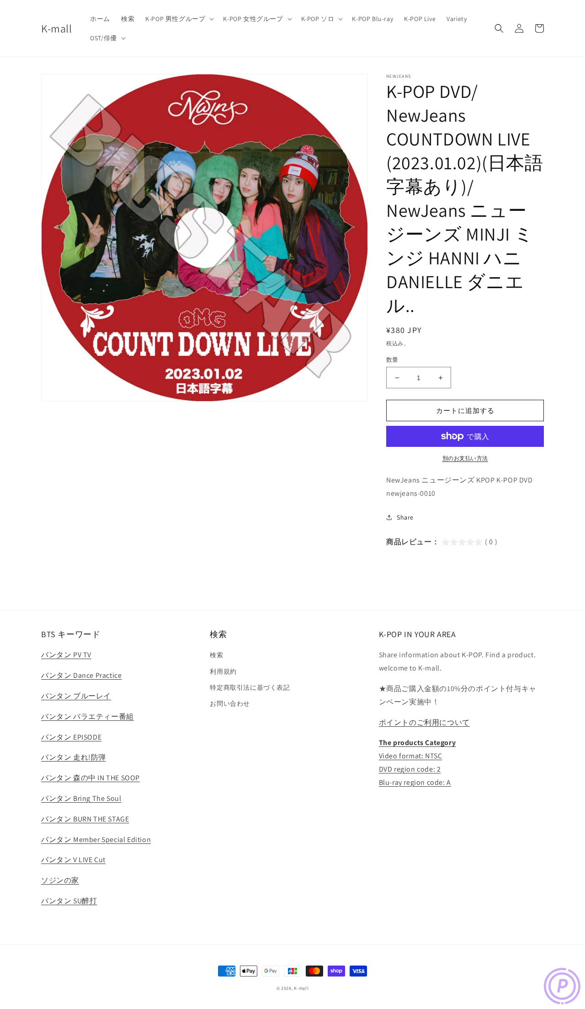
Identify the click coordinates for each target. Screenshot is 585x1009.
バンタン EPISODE (71, 737)
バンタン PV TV (66, 655)
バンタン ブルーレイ (76, 696)
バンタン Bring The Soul (81, 798)
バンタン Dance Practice (81, 675)
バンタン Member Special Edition (96, 839)
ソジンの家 (60, 880)
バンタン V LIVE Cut (73, 859)
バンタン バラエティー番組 (87, 716)
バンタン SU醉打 (69, 901)
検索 (216, 655)
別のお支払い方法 (465, 458)
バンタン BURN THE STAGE (85, 819)
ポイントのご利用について (424, 722)
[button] (179, 18)
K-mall (301, 988)
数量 (392, 360)
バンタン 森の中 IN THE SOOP (90, 778)
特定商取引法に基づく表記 (250, 687)
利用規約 (223, 671)
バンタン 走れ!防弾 (73, 757)
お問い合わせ (230, 703)
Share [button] (405, 517)
